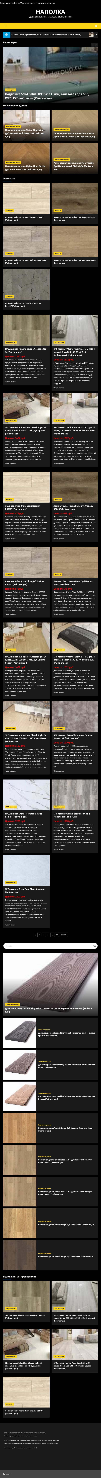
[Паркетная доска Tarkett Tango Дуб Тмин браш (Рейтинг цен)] (19, 1255)
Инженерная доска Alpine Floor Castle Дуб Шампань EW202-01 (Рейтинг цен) (74, 135)
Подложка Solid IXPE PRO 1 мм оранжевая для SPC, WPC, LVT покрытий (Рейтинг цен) (48, 96)
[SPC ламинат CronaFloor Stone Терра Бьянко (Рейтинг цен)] (26, 795)
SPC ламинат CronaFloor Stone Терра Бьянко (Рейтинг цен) (23, 815)
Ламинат (9, 210)
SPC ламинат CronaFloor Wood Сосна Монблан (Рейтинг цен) (72, 815)
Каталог (7, 1474)
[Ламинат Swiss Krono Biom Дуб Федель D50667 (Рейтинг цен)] (75, 198)
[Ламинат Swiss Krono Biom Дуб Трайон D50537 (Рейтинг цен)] (26, 241)
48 (57, 934)
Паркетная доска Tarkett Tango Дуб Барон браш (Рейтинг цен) (66, 1224)
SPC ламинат (11, 342)
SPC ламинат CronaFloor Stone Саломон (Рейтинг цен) (25, 891)
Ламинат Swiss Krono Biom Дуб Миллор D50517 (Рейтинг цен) (73, 583)
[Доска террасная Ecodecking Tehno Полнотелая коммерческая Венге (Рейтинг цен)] (19, 1064)
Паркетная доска (44, 1125)
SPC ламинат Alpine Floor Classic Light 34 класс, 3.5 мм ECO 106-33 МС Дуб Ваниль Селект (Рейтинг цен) (25, 660)
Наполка (50, 12)
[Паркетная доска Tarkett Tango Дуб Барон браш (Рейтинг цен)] (19, 1223)
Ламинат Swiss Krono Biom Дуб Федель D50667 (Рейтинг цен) (73, 507)
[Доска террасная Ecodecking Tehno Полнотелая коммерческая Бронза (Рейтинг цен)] (19, 1096)
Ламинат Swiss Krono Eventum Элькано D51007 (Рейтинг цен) (23, 304)
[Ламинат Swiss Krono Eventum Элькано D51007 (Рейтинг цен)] (26, 284)
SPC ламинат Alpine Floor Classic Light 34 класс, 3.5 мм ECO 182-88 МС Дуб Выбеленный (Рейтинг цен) (74, 352)
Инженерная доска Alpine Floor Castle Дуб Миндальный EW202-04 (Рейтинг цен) (74, 166)
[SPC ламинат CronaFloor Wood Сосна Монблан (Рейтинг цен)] (75, 795)
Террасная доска (12, 1005)
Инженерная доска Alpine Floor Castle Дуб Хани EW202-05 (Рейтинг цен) (25, 168)
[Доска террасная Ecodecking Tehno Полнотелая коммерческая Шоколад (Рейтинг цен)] (50, 984)
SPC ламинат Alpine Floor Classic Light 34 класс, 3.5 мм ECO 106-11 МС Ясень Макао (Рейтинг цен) (25, 738)
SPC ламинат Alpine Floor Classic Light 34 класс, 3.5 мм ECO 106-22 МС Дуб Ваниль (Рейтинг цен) (74, 660)
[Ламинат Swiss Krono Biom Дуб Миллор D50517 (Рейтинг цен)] (75, 241)
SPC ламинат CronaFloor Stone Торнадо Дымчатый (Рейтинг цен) (73, 737)
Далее (63, 934)
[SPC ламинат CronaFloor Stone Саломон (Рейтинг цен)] (26, 870)
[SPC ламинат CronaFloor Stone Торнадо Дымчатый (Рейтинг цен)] (75, 716)
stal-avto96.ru (17, 3)
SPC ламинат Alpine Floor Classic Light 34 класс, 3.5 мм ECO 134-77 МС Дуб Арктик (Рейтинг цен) (25, 430)
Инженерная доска (13, 126)
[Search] (96, 26)
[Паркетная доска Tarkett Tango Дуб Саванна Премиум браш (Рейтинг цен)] (19, 1128)
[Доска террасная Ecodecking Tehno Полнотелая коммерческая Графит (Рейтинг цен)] (19, 1033)
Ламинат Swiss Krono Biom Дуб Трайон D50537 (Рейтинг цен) (24, 583)
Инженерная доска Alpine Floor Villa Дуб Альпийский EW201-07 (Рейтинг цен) (25, 133)
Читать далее (10, 382)
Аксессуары (10, 90)
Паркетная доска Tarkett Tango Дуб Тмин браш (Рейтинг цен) (65, 1256)
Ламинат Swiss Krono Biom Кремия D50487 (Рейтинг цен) (22, 507)
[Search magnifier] (95, 946)
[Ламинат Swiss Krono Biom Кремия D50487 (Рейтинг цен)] (26, 198)
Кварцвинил (10, 650)
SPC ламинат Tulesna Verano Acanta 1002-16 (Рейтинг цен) (26, 350)
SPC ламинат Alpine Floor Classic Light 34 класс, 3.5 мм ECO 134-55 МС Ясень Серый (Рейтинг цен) (74, 430)
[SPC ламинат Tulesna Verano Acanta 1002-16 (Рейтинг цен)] (26, 330)
